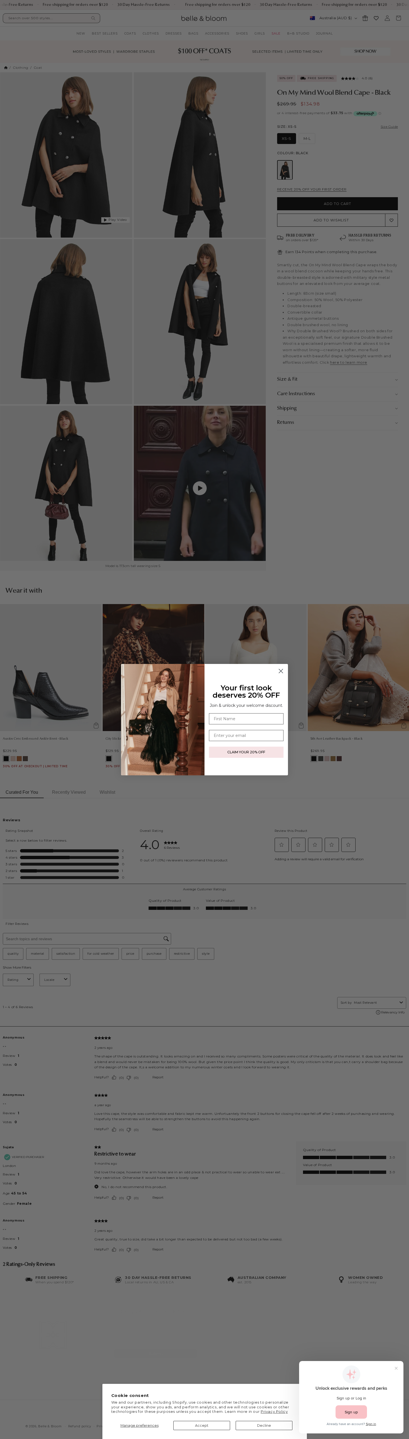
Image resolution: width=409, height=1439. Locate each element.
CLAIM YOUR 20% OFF (246, 752)
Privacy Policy (274, 1411)
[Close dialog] (281, 671)
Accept (201, 1425)
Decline (264, 1425)
